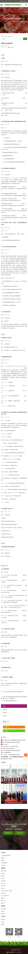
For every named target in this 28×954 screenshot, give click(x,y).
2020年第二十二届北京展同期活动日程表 (10, 754)
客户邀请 (3, 888)
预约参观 (3, 911)
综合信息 (3, 878)
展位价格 (3, 883)
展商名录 (3, 875)
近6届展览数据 (4, 862)
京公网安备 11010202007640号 (14, 952)
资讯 (6, 36)
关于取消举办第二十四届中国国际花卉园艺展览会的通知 (13, 740)
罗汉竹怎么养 (5, 744)
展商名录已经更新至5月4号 (11, 700)
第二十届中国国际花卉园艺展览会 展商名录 (11, 742)
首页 (3, 36)
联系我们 (3, 924)
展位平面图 (3, 880)
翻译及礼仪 (3, 900)
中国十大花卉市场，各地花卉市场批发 (10, 746)
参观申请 (7, 730)
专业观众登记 (20, 833)
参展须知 (3, 873)
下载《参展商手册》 (5, 895)
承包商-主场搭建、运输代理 (6, 890)
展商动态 (5, 712)
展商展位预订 (8, 833)
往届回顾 (3, 857)
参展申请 (7, 727)
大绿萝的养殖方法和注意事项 (8, 748)
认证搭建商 (3, 893)
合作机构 (3, 921)
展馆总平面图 (3, 870)
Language (23, 1)
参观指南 (3, 913)
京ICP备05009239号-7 (16, 949)
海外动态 (5, 716)
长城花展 (3, 865)
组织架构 (3, 919)
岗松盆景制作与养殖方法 (7, 758)
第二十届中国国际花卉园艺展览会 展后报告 (11, 750)
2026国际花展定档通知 (6, 855)
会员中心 (11, 829)
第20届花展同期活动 (6, 752)
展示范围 (3, 885)
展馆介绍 (3, 903)
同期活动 (3, 860)
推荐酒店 (3, 898)
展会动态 (5, 709)
